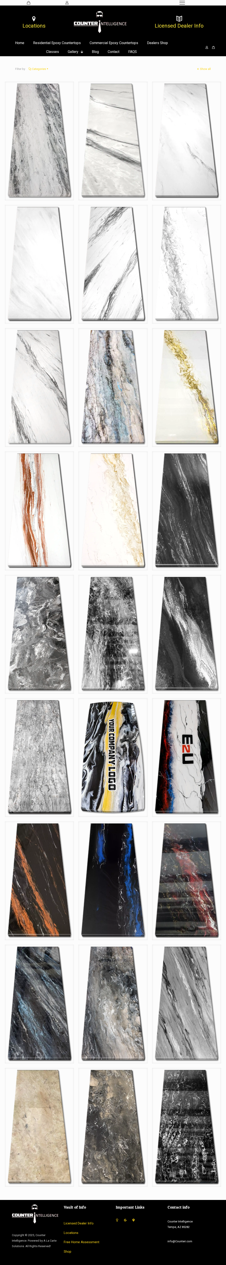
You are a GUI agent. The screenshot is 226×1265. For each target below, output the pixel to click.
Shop (67, 1252)
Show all (205, 69)
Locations (71, 1233)
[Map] (133, 1220)
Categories (39, 69)
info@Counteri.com (180, 1241)
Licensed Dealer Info (79, 1223)
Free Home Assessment (81, 1242)
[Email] (117, 1220)
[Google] (125, 1220)
